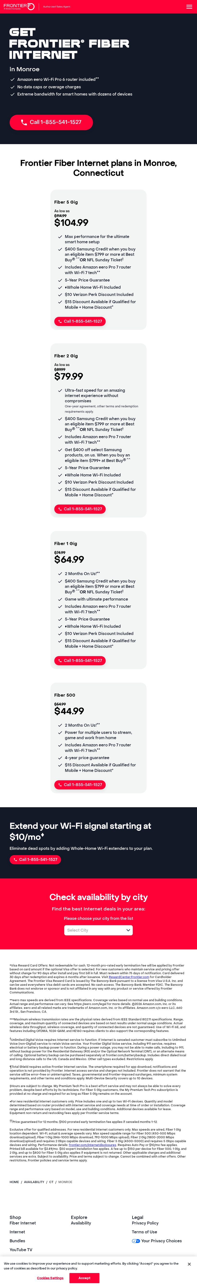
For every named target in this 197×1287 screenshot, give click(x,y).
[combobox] (93, 930)
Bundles (17, 1240)
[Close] (189, 1264)
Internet (17, 1232)
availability (34, 1182)
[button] (128, 930)
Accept (84, 1278)
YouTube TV (21, 1249)
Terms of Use (144, 1232)
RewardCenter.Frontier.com (129, 977)
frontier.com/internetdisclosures (92, 1145)
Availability (81, 1223)
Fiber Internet (23, 1223)
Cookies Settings (50, 1278)
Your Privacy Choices (161, 1240)
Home (14, 1182)
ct (51, 1182)
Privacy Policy (145, 1223)
